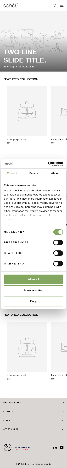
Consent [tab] (12, 173)
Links (6, 420)
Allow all (33, 279)
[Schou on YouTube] (62, 447)
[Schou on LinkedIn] (55, 447)
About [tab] (55, 173)
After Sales (10, 429)
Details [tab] (33, 173)
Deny (33, 301)
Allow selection (33, 290)
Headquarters (12, 402)
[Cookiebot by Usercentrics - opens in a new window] (48, 163)
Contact (8, 411)
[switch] (58, 242)
